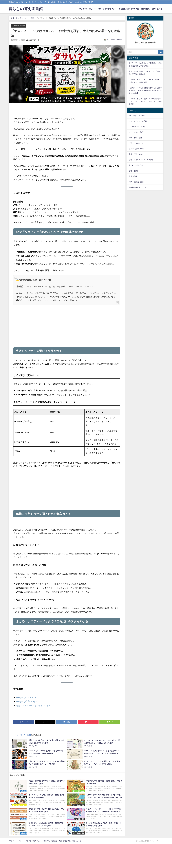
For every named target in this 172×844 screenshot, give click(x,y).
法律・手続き (134, 171)
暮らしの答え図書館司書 (115, 39)
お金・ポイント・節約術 (138, 121)
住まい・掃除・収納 (136, 149)
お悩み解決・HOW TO (137, 115)
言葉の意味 (133, 176)
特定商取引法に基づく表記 (129, 9)
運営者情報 (145, 9)
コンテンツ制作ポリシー (107, 9)
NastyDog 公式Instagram (27, 701)
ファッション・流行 (18, 25)
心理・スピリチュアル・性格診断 (141, 160)
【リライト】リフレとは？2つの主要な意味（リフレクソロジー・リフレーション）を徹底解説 (145, 101)
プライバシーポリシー (87, 9)
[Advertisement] (66, 110)
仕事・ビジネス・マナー (138, 143)
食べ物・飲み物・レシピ (138, 187)
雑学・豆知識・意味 (136, 182)
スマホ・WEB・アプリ (137, 126)
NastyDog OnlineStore (26, 697)
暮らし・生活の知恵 (136, 165)
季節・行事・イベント (137, 154)
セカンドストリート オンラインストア (33, 706)
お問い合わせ (157, 9)
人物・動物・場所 (135, 137)
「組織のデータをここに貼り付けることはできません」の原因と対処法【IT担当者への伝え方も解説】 (145, 90)
